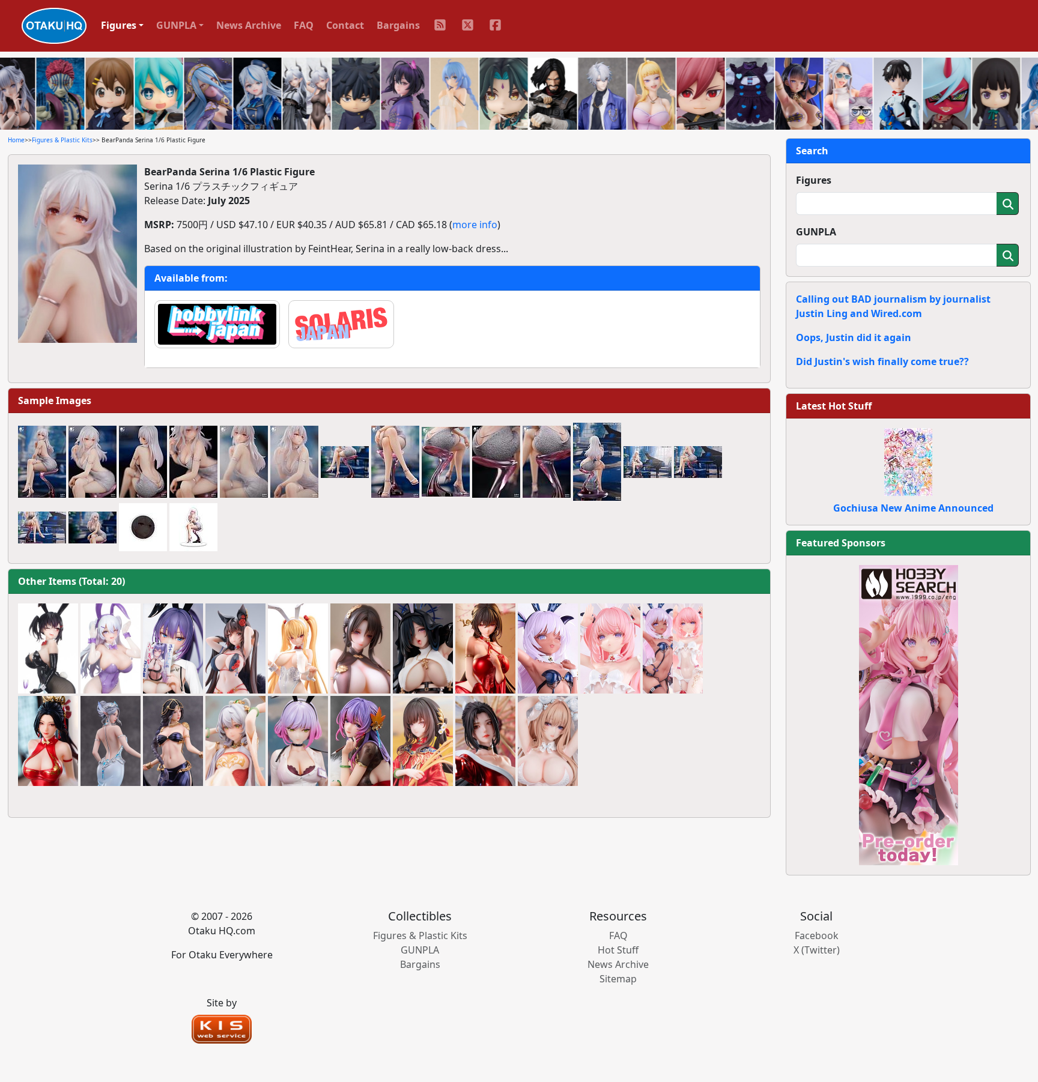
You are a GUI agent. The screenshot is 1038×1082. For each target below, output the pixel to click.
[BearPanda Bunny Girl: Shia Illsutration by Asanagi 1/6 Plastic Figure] (110, 648)
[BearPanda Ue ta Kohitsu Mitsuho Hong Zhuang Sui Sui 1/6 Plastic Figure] (423, 741)
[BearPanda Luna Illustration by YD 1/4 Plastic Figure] (298, 741)
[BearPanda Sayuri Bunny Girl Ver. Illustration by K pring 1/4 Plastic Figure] (298, 648)
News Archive (248, 25)
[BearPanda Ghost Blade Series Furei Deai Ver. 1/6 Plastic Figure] (173, 741)
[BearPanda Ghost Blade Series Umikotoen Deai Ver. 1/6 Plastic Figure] (110, 741)
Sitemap (618, 978)
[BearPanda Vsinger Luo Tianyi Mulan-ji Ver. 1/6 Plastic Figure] (235, 741)
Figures (813, 180)
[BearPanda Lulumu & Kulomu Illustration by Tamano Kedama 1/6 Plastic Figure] (673, 648)
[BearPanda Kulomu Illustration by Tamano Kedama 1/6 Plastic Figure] (548, 648)
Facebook (817, 935)
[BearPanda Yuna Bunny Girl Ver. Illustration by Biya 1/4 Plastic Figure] (173, 648)
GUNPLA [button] (176, 25)
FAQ (304, 25)
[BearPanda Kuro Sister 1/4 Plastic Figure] (423, 648)
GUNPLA (816, 231)
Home (16, 140)
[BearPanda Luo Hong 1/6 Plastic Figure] (485, 648)
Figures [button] (118, 25)
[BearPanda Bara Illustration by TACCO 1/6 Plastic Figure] (235, 648)
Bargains (398, 25)
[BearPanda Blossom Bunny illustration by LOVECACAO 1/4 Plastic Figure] (548, 741)
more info (474, 224)
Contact (345, 25)
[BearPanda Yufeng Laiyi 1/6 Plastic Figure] (360, 648)
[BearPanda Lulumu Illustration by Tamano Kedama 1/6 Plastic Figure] (610, 648)
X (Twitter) (817, 950)
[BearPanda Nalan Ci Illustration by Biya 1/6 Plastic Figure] (360, 741)
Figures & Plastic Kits (62, 140)
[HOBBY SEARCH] (908, 714)
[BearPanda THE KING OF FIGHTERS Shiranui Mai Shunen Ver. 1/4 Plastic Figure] (485, 741)
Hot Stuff (618, 950)
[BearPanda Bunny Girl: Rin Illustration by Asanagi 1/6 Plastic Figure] (48, 648)
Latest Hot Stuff (834, 406)
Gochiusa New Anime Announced (913, 508)
